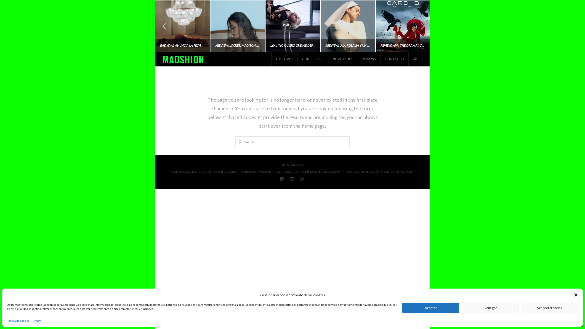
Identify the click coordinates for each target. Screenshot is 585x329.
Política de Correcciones (219, 171)
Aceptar (431, 308)
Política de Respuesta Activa (321, 171)
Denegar (490, 308)
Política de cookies (18, 320)
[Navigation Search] (416, 59)
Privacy (36, 320)
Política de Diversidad (256, 171)
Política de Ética (287, 171)
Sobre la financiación (399, 171)
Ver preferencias (549, 308)
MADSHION (183, 59)
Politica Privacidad (184, 171)
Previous (164, 26)
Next (420, 26)
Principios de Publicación (362, 171)
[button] (576, 295)
